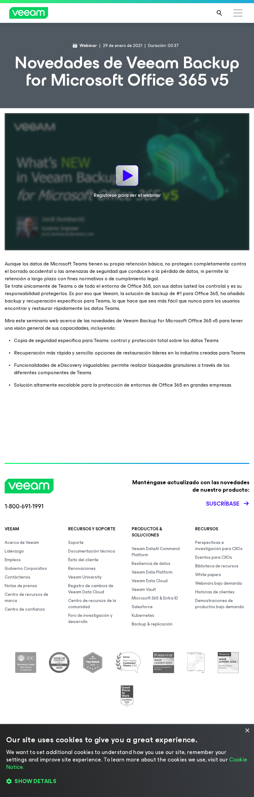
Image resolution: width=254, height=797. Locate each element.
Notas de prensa (21, 585)
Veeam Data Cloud (150, 580)
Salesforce (142, 606)
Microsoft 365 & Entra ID (155, 598)
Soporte (76, 542)
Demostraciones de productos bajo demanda (219, 603)
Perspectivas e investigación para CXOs (219, 545)
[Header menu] (238, 13)
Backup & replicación (152, 624)
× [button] (247, 730)
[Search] (219, 13)
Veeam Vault (144, 589)
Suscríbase (222, 503)
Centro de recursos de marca (26, 597)
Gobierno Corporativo (26, 568)
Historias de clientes (214, 592)
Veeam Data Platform (152, 572)
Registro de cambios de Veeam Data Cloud (90, 589)
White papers (208, 574)
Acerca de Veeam (22, 542)
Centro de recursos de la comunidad (92, 603)
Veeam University (85, 577)
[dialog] (127, 760)
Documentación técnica (91, 551)
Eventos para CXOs (213, 557)
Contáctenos (17, 577)
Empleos (13, 559)
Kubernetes (143, 615)
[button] (127, 781)
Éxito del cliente (83, 559)
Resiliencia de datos (151, 563)
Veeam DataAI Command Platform (156, 551)
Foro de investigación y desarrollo (90, 618)
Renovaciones (82, 568)
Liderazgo (14, 551)
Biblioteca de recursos (217, 566)
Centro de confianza (25, 609)
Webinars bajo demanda (218, 583)
